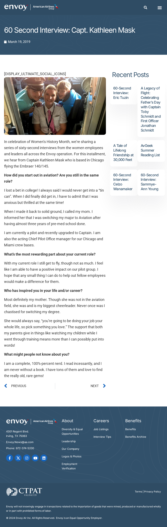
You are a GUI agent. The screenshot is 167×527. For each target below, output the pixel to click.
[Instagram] (26, 457)
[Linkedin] (43, 457)
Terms (138, 491)
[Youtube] (35, 457)
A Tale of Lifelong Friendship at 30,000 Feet (123, 152)
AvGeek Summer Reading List (150, 150)
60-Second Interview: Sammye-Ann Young (149, 182)
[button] (145, 7)
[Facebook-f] (9, 457)
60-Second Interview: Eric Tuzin (122, 93)
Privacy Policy (152, 491)
